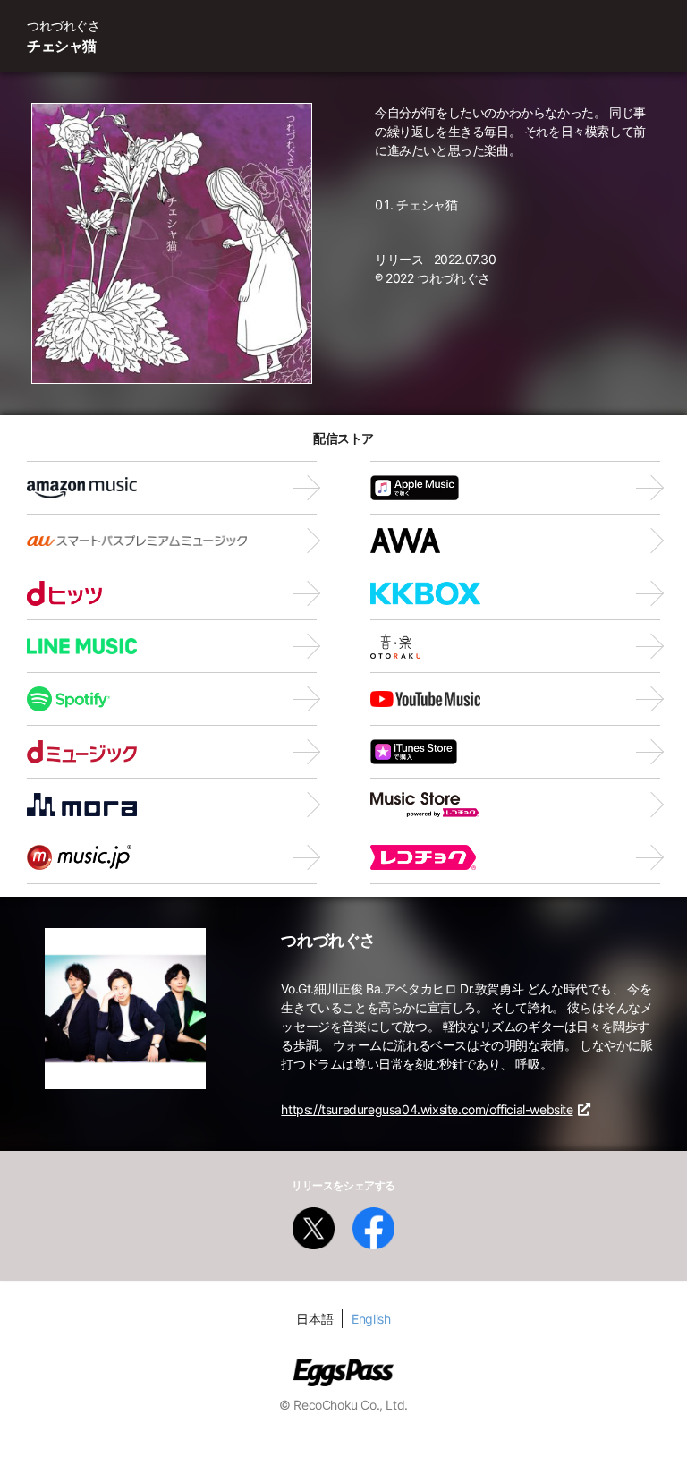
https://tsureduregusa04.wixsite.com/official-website (426, 1109)
